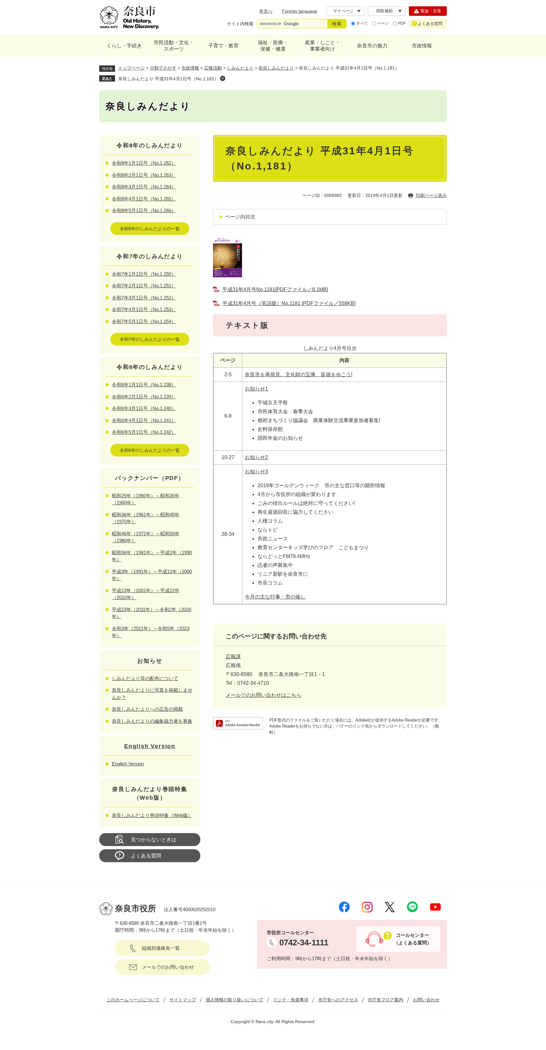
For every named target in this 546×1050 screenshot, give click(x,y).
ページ (383, 23)
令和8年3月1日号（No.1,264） (144, 186)
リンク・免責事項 (290, 999)
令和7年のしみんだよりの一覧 (150, 339)
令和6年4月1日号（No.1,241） (144, 420)
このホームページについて (133, 999)
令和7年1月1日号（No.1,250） (144, 274)
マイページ (343, 11)
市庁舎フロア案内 (385, 999)
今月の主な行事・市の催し (275, 596)
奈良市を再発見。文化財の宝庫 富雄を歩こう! (298, 374)
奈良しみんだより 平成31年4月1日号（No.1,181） (168, 78)
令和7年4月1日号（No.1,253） (144, 309)
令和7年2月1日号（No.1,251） (144, 285)
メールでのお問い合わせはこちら (263, 695)
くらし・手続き (124, 45)
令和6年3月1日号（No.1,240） (144, 408)
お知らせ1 (256, 388)
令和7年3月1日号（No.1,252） (144, 297)
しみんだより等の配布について (145, 678)
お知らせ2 (256, 457)
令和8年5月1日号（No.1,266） (144, 210)
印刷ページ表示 (431, 195)
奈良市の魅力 (372, 45)
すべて (362, 23)
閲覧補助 (384, 11)
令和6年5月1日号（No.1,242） (144, 432)
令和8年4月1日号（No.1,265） (144, 198)
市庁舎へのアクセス (338, 999)
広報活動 (213, 68)
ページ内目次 (240, 216)
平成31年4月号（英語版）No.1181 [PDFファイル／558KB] (288, 303)
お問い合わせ (426, 999)
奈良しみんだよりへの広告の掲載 (147, 709)
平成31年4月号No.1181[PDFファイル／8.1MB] (275, 289)
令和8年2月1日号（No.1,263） (144, 175)
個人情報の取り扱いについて (234, 999)
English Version (149, 746)
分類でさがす (163, 68)
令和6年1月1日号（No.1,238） (144, 384)
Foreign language (299, 11)
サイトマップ (182, 999)
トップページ (131, 68)
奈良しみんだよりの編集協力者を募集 (152, 721)
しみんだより (240, 68)
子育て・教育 (223, 45)
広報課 (233, 656)
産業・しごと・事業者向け (322, 46)
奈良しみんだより (276, 68)
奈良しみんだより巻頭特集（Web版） (152, 815)
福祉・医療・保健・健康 (273, 46)
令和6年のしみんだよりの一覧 (150, 450)
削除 (222, 78)
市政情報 (422, 45)
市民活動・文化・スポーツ (174, 46)
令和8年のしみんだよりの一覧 (150, 228)
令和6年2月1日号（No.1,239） (144, 396)
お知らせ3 (256, 471)
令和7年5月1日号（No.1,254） (144, 321)
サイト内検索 (240, 23)
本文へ (265, 11)
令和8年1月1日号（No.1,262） (144, 163)
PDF (402, 23)
